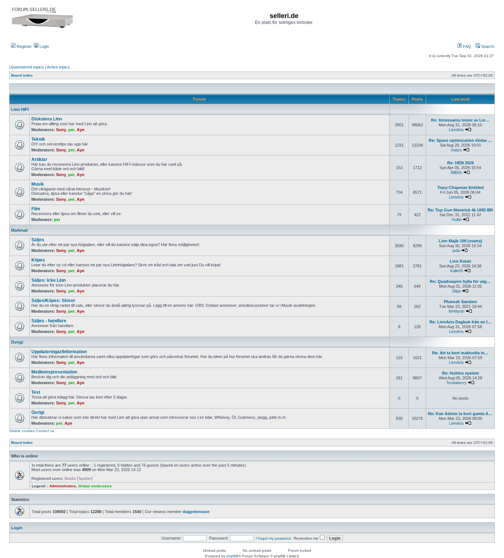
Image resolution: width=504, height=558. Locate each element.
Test (35, 392)
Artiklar (39, 159)
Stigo (456, 291)
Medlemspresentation (54, 372)
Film (35, 208)
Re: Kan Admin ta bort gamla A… (460, 413)
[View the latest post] (468, 129)
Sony (61, 129)
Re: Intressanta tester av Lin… (460, 120)
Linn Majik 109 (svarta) (460, 241)
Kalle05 (456, 271)
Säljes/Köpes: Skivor (53, 300)
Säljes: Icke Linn (48, 280)
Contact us (45, 431)
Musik (37, 184)
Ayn (80, 129)
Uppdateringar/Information (59, 351)
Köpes (38, 260)
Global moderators (95, 486)
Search (487, 46)
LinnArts (456, 129)
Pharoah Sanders (460, 301)
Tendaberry (456, 382)
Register (23, 46)
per (71, 129)
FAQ (466, 46)
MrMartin (457, 311)
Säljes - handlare (48, 320)
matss (456, 150)
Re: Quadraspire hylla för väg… (460, 281)
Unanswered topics (26, 67)
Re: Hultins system (460, 373)
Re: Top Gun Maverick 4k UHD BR (460, 210)
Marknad (19, 230)
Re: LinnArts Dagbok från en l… (460, 322)
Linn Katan (460, 261)
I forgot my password (273, 538)
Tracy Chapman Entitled (460, 187)
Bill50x (456, 172)
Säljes (37, 239)
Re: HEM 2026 (460, 163)
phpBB (232, 556)
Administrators (62, 486)
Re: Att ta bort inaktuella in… (460, 353)
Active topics (58, 67)
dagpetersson (196, 511)
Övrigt (17, 342)
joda (456, 250)
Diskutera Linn (46, 119)
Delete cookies (22, 431)
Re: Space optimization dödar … (460, 140)
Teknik (38, 139)
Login (43, 46)
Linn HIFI (20, 109)
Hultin (457, 219)
